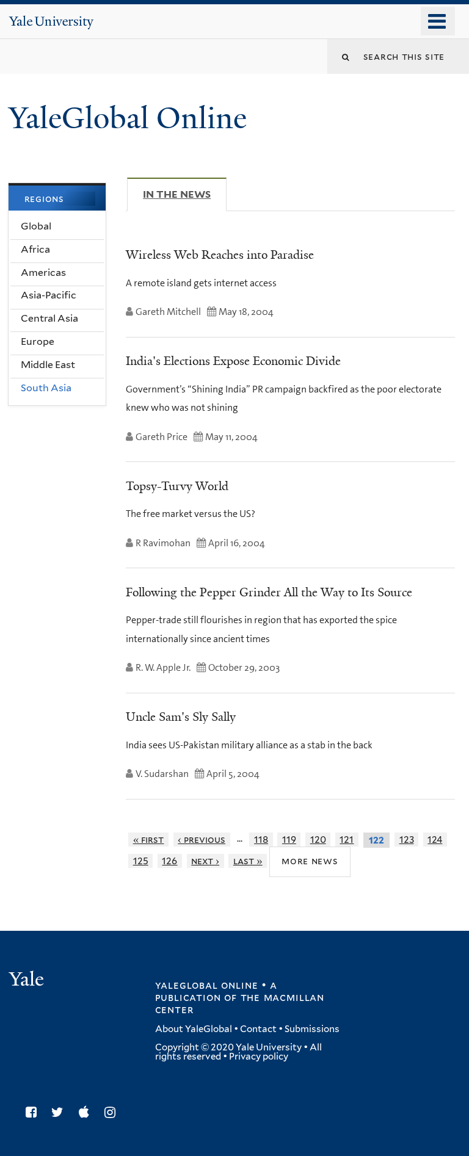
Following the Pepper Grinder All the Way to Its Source (269, 592)
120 (318, 839)
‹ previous (201, 839)
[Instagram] (113, 1112)
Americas (43, 272)
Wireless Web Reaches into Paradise (220, 254)
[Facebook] (34, 1112)
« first (148, 839)
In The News (185, 194)
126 (169, 861)
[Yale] (28, 980)
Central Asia (49, 318)
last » (248, 861)
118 (261, 839)
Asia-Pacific (48, 295)
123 (406, 839)
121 (347, 839)
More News (310, 861)
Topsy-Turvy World (177, 486)
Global (36, 226)
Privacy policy (258, 1056)
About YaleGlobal (193, 1029)
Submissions (312, 1029)
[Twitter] (60, 1112)
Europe (37, 341)
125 (140, 861)
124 (434, 839)
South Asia (46, 388)
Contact (258, 1029)
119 (289, 839)
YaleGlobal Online (128, 118)
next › (205, 861)
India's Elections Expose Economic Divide (233, 361)
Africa (35, 249)
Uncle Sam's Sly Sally (181, 716)
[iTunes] (87, 1112)
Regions (44, 198)
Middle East (48, 364)
